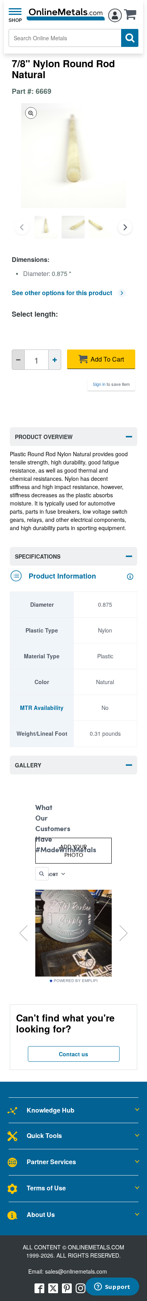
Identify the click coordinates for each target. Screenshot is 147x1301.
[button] (132, 17)
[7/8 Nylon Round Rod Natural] (46, 227)
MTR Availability (42, 707)
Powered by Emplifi (76, 981)
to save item (111, 384)
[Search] (129, 38)
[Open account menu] (115, 14)
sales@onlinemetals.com (76, 1271)
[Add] (54, 359)
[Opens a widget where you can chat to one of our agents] (112, 1287)
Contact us (73, 1054)
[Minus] (18, 359)
